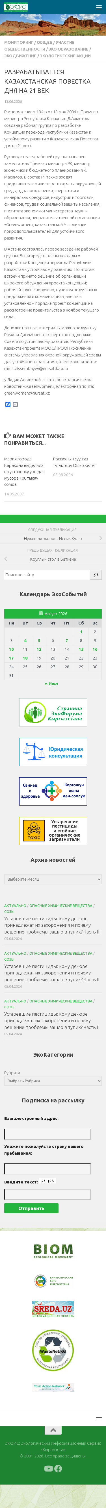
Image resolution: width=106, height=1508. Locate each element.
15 (81, 649)
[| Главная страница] (20, 7)
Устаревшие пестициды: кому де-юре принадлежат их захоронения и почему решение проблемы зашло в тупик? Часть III (52, 925)
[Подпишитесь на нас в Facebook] (58, 1492)
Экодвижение (20, 56)
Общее (44, 42)
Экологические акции (65, 56)
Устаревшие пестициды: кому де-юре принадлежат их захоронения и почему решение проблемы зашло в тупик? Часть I (51, 1020)
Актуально (15, 906)
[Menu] (99, 7)
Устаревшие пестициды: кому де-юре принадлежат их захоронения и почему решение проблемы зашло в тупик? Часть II (51, 972)
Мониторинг (18, 42)
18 (25, 658)
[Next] (62, 1285)
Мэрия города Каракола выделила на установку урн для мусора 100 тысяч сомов (24, 471)
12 (39, 649)
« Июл (51, 683)
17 (11, 658)
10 (11, 649)
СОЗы (9, 911)
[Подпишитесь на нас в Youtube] (48, 1492)
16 (95, 649)
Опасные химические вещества (60, 906)
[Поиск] (96, 575)
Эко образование (68, 49)
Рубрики (12, 1072)
